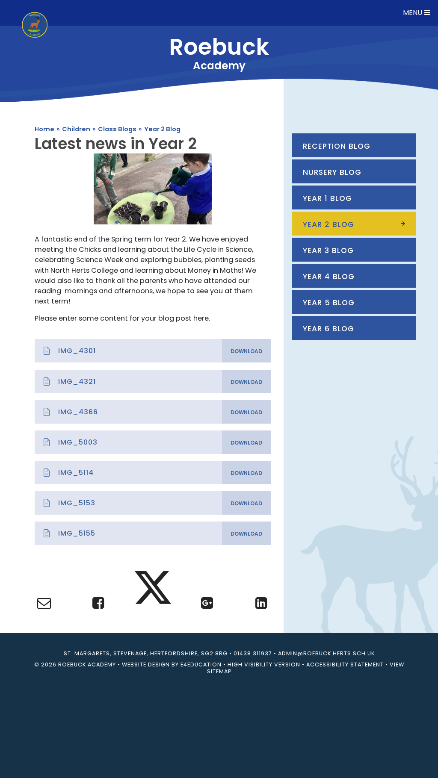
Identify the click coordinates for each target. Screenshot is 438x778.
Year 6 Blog (328, 329)
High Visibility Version (264, 664)
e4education (201, 664)
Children (76, 129)
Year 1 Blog (327, 198)
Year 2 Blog (162, 129)
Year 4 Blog (329, 276)
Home (44, 129)
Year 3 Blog (328, 250)
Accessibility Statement (345, 664)
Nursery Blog (332, 172)
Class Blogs (117, 129)
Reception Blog (336, 146)
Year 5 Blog (329, 303)
